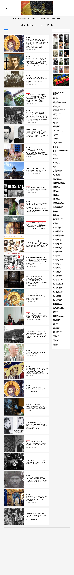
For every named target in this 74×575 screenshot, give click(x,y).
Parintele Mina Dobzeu (57, 278)
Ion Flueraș (55, 162)
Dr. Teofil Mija (55, 123)
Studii (54, 324)
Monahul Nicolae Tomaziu (57, 207)
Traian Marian (55, 329)
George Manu (55, 145)
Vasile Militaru (55, 337)
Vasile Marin (55, 336)
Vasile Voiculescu (56, 341)
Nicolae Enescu (55, 214)
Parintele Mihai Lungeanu (57, 276)
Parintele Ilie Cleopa (56, 255)
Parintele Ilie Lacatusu (57, 258)
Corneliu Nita (55, 115)
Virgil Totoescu (55, 347)
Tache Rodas (55, 325)
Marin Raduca (55, 186)
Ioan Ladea (55, 157)
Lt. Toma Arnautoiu (56, 174)
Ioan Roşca (55, 159)
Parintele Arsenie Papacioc (58, 228)
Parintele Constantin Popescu (58, 232)
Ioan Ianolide (55, 155)
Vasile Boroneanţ (56, 335)
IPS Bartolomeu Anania (57, 171)
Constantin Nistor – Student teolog (59, 109)
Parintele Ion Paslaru (57, 268)
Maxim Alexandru (56, 191)
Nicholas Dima (55, 212)
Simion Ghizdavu (56, 321)
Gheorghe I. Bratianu (56, 147)
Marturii (54, 190)
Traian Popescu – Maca (57, 331)
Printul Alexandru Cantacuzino (58, 308)
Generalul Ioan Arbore (57, 143)
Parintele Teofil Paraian (57, 295)
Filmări (48, 18)
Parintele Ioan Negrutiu (57, 264)
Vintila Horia (55, 343)
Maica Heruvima (56, 178)
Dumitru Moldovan (56, 126)
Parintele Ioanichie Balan (57, 266)
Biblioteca (55, 99)
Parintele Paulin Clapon (57, 287)
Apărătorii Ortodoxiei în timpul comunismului (58, 93)
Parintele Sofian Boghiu (57, 292)
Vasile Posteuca (56, 340)
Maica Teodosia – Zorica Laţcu (58, 182)
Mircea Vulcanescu (56, 199)
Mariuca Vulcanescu (56, 187)
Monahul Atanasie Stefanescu (58, 203)
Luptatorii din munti (56, 175)
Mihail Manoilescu (56, 195)
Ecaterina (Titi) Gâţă (56, 129)
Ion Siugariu (55, 169)
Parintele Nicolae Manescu (58, 284)
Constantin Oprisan (56, 111)
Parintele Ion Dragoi (56, 267)
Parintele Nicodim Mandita (58, 279)
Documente (58, 18)
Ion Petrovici (55, 167)
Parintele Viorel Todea (57, 300)
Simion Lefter (55, 323)
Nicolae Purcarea (56, 216)
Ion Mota (54, 166)
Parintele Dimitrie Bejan (57, 240)
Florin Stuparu (55, 138)
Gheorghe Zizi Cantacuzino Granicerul (60, 151)
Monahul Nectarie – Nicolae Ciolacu (59, 204)
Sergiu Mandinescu (56, 319)
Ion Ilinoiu (54, 165)
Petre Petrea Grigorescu (57, 304)
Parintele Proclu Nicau (57, 288)
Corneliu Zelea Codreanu (57, 117)
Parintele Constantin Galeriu (58, 231)
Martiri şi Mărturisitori (22, 18)
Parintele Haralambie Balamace (59, 252)
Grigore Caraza (55, 153)
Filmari (54, 137)
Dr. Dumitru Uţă (55, 122)
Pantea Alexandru (56, 224)
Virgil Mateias (55, 344)
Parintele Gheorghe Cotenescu (58, 248)
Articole (14, 18)
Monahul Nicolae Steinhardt (58, 206)
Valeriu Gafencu (56, 333)
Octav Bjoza (55, 222)
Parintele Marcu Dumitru (57, 275)
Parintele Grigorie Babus (57, 251)
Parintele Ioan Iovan (56, 262)
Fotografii (53, 18)
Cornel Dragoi (55, 114)
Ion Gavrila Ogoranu (56, 163)
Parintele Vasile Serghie (57, 296)
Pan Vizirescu (55, 223)
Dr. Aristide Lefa (56, 121)
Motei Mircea (55, 208)
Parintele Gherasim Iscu (57, 250)
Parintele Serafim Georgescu (58, 291)
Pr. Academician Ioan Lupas (58, 307)
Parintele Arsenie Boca (57, 227)
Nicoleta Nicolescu (56, 219)
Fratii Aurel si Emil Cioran (57, 141)
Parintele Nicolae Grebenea (58, 283)
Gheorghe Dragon (56, 146)
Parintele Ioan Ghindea (57, 260)
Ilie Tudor (54, 154)
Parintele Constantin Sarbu (58, 234)
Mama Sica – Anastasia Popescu (59, 183)
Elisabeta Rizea (56, 130)
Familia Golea (55, 135)
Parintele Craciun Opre (57, 236)
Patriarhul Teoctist (56, 303)
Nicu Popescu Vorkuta (57, 220)
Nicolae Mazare (56, 215)
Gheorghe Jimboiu (56, 149)
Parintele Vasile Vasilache (57, 299)
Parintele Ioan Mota (56, 263)
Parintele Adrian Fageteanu (58, 226)
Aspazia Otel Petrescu (57, 95)
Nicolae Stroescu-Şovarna (58, 218)
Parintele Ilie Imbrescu (57, 256)
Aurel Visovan (55, 98)
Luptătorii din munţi (31, 18)
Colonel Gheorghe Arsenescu (58, 103)
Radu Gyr (54, 312)
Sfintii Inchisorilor (56, 320)
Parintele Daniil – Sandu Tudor (58, 238)
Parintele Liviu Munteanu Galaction (59, 274)
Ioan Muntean (55, 158)
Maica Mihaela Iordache (57, 179)
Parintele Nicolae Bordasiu (58, 282)
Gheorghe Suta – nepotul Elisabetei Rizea (60, 150)
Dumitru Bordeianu (56, 125)
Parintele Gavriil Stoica (57, 246)
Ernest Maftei (55, 134)
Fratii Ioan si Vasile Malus (57, 142)
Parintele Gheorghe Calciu (57, 247)
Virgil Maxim (55, 345)
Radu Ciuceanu (55, 311)
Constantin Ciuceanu (56, 106)
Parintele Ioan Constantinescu (58, 259)
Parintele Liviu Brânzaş (57, 272)
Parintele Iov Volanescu (57, 270)
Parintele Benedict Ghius (57, 230)
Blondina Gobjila (56, 101)
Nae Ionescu (55, 210)
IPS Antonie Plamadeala (57, 170)
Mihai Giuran (55, 194)
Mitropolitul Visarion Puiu (57, 202)
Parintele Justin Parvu (57, 271)
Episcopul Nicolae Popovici (58, 131)
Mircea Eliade (55, 198)
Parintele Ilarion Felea (57, 254)
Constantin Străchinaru (57, 113)
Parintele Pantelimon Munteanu (59, 286)
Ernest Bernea (55, 133)
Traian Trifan (55, 332)
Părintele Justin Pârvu (41, 18)
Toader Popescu (56, 328)
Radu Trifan (55, 313)
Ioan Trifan (55, 161)
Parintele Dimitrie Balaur (57, 239)
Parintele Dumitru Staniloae (58, 243)
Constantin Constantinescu (58, 107)
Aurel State (55, 97)
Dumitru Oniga (55, 127)
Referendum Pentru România (58, 316)
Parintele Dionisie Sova (57, 242)
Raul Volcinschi (55, 315)
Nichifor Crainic (55, 211)
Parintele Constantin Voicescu (58, 235)
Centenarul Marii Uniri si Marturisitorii (59, 102)
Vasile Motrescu (56, 339)
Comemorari (55, 105)
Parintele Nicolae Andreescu (58, 280)
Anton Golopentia (56, 91)
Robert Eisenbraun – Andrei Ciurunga (59, 317)
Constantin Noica (56, 110)
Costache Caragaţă (56, 118)
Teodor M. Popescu (56, 327)
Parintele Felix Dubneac (57, 244)
